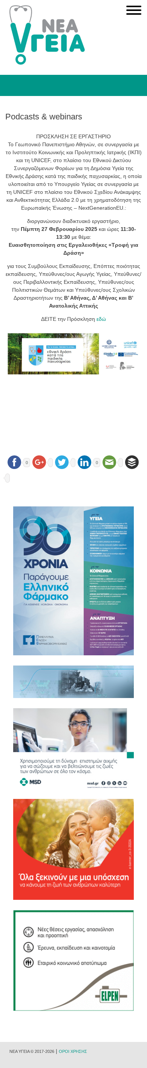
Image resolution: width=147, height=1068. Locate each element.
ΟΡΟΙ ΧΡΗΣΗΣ (73, 1051)
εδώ (101, 319)
